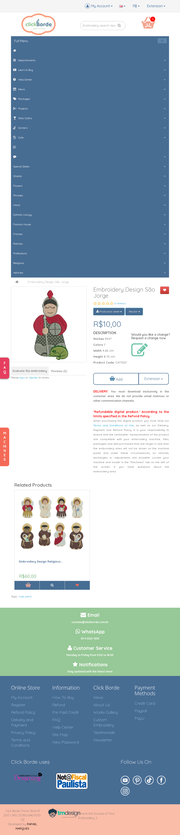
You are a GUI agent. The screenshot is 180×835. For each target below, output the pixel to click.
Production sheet (109, 311)
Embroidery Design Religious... (41, 561)
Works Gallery (105, 712)
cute (21, 596)
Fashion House (22, 224)
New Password (65, 742)
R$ (135, 6)
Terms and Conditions (20, 742)
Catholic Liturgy (22, 214)
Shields (17, 176)
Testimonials (104, 732)
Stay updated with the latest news (90, 671)
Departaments (26, 60)
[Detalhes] (52, 585)
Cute (20, 137)
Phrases (18, 195)
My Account (21, 697)
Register (18, 704)
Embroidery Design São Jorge (48, 282)
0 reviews (120, 303)
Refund (58, 704)
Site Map (60, 734)
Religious (18, 263)
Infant (16, 205)
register (33, 377)
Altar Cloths (25, 118)
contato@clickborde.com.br (90, 622)
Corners (22, 127)
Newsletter (102, 739)
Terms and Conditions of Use (113, 425)
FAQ (56, 719)
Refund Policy (23, 712)
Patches (18, 243)
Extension (155, 6)
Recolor (133, 311)
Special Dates (21, 166)
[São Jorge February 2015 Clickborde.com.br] (49, 324)
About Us (101, 704)
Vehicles (18, 272)
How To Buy (63, 697)
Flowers (17, 185)
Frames (17, 234)
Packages (24, 98)
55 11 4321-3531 (90, 638)
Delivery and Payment (22, 722)
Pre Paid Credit (65, 712)
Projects (23, 108)
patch (28, 596)
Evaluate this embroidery (30, 371)
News (21, 89)
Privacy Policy (23, 732)
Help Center (25, 79)
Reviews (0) (59, 371)
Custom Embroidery (103, 722)
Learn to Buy (25, 70)
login (22, 377)
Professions (20, 253)
